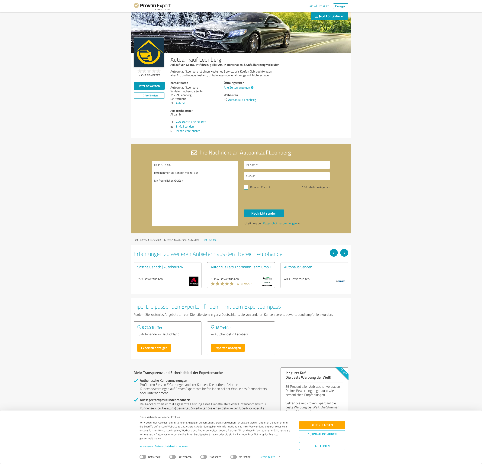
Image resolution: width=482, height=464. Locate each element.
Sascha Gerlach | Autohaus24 (160, 266)
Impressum (146, 446)
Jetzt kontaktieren (331, 16)
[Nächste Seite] (344, 253)
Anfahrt (180, 103)
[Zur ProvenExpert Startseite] (152, 7)
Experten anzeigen (154, 347)
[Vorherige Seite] (334, 253)
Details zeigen (267, 457)
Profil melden (210, 240)
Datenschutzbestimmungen (171, 446)
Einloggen (340, 6)
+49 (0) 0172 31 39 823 (191, 122)
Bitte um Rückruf (260, 187)
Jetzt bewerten (149, 85)
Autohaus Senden (298, 266)
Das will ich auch (318, 6)
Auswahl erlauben (322, 434)
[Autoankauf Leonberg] (149, 52)
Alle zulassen (322, 425)
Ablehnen (322, 446)
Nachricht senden (264, 213)
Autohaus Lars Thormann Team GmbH (241, 266)
